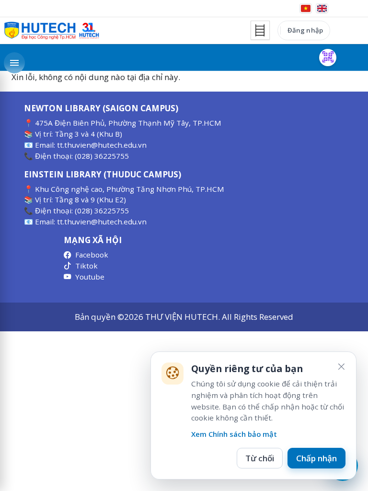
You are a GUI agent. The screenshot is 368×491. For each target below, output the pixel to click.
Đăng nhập (305, 30)
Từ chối (259, 458)
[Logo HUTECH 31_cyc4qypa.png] (52, 31)
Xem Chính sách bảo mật (234, 434)
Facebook (91, 254)
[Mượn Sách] (327, 57)
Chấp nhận (316, 458)
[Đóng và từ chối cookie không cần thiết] (341, 367)
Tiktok (86, 265)
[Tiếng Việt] (305, 8)
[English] (322, 8)
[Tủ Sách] (260, 30)
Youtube (89, 276)
